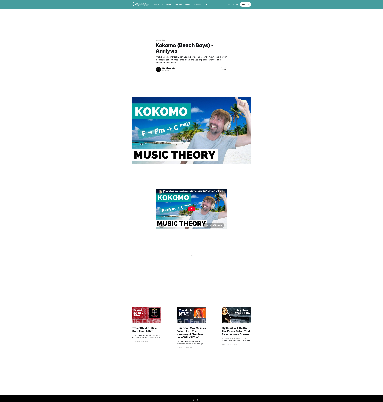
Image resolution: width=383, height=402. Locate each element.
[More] (206, 4)
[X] (194, 400)
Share (224, 69)
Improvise (178, 4)
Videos (188, 4)
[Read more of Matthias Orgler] (158, 69)
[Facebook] (197, 400)
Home (156, 4)
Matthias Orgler (168, 68)
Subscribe (245, 4)
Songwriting (166, 4)
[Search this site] (229, 4)
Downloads (198, 4)
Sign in (235, 4)
